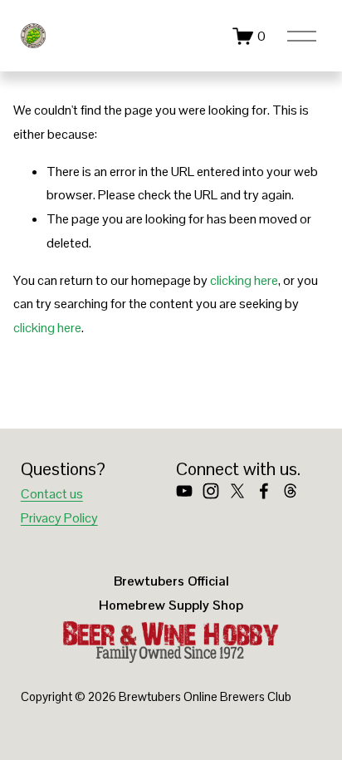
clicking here (244, 280)
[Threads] (290, 491)
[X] (237, 491)
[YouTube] (184, 491)
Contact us (52, 494)
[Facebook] (264, 491)
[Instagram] (211, 491)
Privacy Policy (59, 518)
